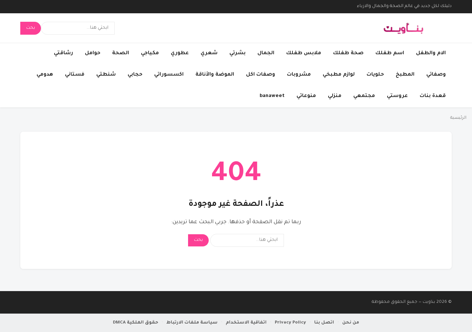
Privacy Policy (290, 322)
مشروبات (299, 74)
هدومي (45, 74)
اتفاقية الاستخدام (246, 322)
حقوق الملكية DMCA (135, 322)
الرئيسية (458, 118)
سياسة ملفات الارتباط (192, 322)
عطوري (180, 53)
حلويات (375, 74)
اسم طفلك (389, 53)
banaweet (272, 96)
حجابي (135, 74)
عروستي (397, 96)
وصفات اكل (260, 74)
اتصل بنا (324, 322)
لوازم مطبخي (339, 74)
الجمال (265, 53)
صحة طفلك (348, 53)
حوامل (92, 53)
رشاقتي (63, 53)
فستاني (74, 74)
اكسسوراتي (169, 74)
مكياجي (150, 53)
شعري (209, 53)
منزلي (334, 96)
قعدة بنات (433, 96)
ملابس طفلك (303, 53)
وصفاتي (436, 74)
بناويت (429, 302)
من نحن (350, 322)
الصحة (120, 53)
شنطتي (106, 74)
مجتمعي (364, 96)
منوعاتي (306, 96)
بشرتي (237, 53)
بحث (30, 28)
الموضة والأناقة (214, 74)
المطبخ (405, 74)
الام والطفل (431, 53)
